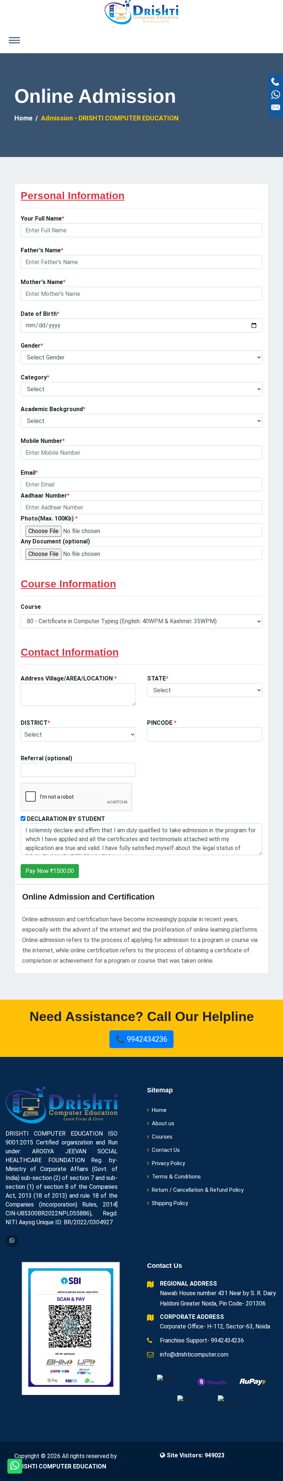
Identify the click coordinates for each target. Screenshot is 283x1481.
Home (23, 118)
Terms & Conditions (176, 1176)
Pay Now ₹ (49, 870)
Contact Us (166, 1150)
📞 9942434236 (141, 1039)
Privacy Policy (168, 1163)
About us (163, 1123)
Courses (162, 1136)
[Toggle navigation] (14, 40)
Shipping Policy (170, 1203)
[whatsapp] (12, 1240)
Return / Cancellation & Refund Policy (198, 1190)
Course (31, 606)
